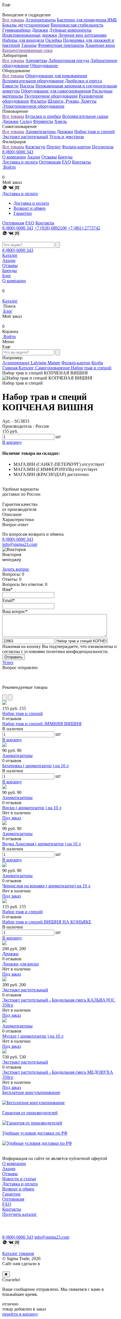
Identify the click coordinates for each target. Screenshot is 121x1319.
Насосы (27, 85)
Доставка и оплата (20, 162)
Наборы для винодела (23, 40)
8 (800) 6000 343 (17, 151)
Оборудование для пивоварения (56, 75)
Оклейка (53, 40)
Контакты (81, 162)
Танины (29, 45)
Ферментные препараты (61, 45)
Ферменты (43, 121)
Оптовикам (50, 162)
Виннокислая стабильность (77, 25)
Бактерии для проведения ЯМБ (87, 19)
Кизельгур (35, 146)
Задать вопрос (15, 569)
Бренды (65, 157)
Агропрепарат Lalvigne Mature (31, 362)
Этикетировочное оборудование (33, 106)
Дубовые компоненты (70, 30)
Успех (8, 662)
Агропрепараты (40, 19)
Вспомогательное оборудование (33, 80)
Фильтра (38, 101)
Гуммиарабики (16, 30)
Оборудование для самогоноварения (56, 91)
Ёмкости (10, 85)
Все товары (13, 19)
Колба (97, 362)
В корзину (12, 739)
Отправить (14, 657)
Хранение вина (100, 45)
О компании (14, 157)
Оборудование (44, 65)
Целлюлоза (102, 146)
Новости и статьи (19, 1178)
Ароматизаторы (40, 131)
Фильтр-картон (76, 146)
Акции (33, 157)
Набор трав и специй (94, 131)
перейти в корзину (20, 1314)
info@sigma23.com (19, 544)
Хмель (60, 121)
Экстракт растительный (25, 136)
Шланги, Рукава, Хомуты (72, 101)
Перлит (53, 146)
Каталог (10, 255)
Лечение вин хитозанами (82, 35)
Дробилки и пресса (83, 80)
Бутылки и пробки (43, 116)
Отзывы (49, 157)
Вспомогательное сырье (85, 116)
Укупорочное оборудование (51, 96)
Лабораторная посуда (68, 60)
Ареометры (36, 60)
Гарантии (23, 213)
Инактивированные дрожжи (29, 35)
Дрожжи (40, 30)
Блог (6, 275)
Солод (26, 121)
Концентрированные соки (27, 50)
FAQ (66, 162)
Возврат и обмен (30, 208)
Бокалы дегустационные (26, 25)
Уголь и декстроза (66, 136)
